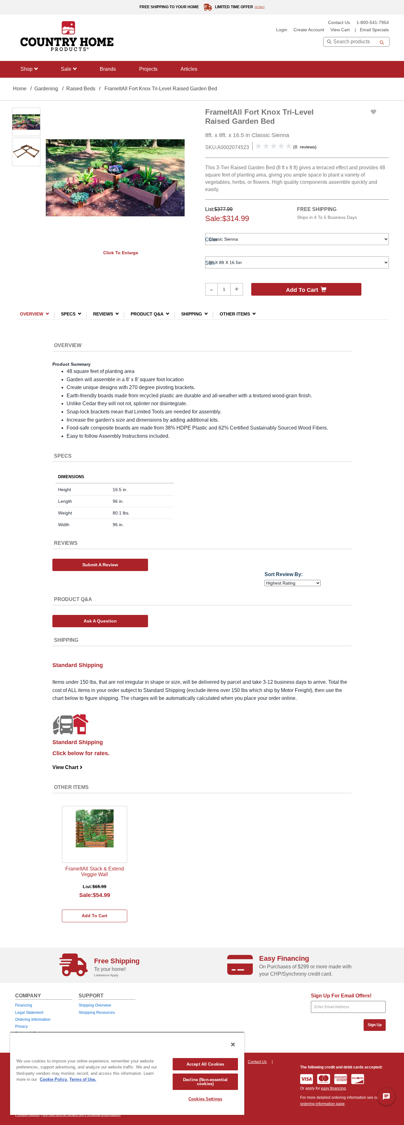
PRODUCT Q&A (147, 313)
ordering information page (322, 1104)
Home (20, 88)
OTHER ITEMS (235, 313)
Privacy (21, 1026)
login (281, 29)
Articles (189, 69)
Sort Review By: (283, 574)
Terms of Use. (82, 1079)
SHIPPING (191, 313)
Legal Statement (29, 1012)
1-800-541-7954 (372, 22)
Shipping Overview (95, 1005)
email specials (374, 29)
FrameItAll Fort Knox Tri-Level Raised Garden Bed (160, 88)
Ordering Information (32, 1019)
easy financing (333, 1088)
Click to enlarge (120, 252)
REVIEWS (103, 313)
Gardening (46, 88)
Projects (148, 69)
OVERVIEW (31, 313)
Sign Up (375, 1025)
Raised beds (80, 88)
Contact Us (339, 22)
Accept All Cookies (205, 1064)
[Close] (233, 1044)
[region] (127, 1073)
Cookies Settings (205, 1099)
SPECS (68, 313)
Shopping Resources (97, 1012)
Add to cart (302, 290)
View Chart (67, 767)
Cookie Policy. (54, 1079)
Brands (108, 69)
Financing (23, 1005)
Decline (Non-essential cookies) (205, 1081)
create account (309, 29)
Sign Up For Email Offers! (341, 995)
